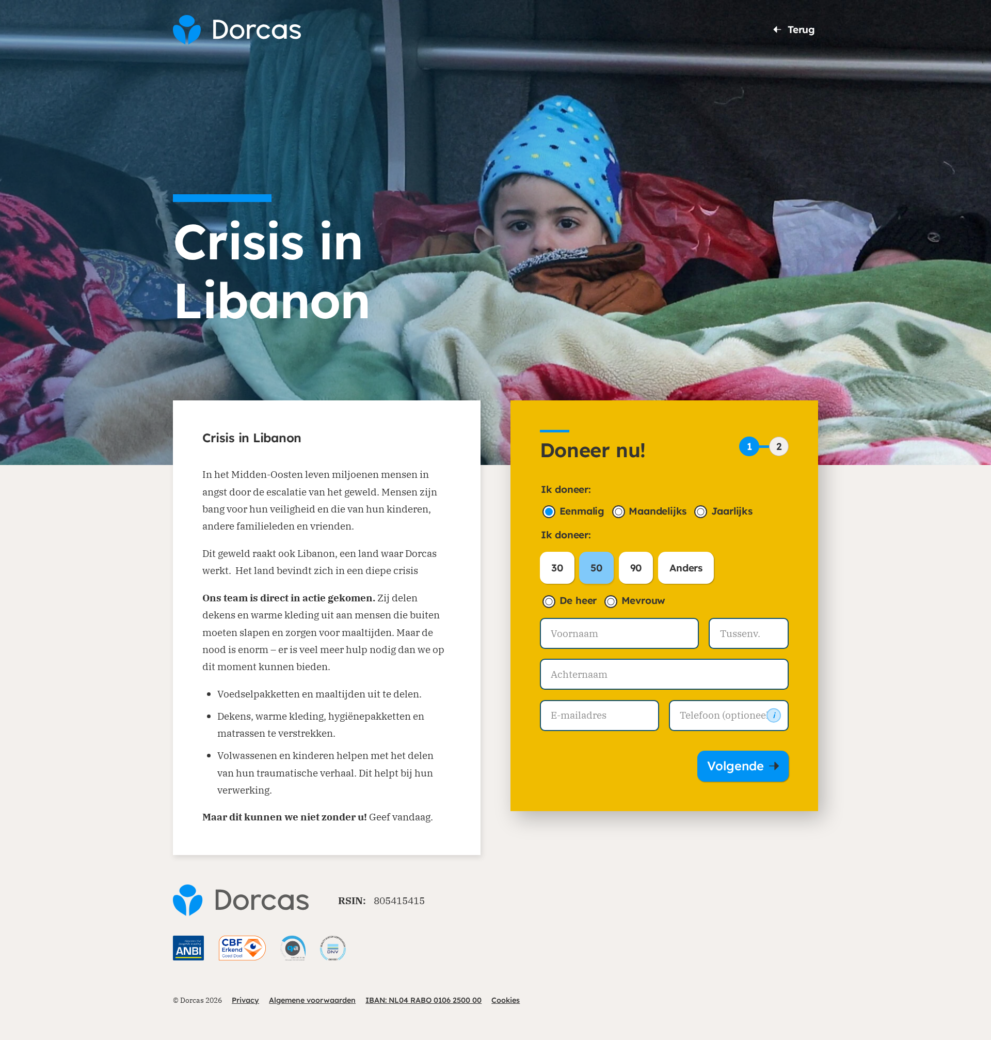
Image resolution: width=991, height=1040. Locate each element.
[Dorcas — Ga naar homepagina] (237, 29)
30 (557, 568)
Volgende (735, 765)
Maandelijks (657, 511)
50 (596, 568)
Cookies (505, 1000)
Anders (685, 568)
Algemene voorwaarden (312, 1000)
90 (636, 568)
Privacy (245, 1000)
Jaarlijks (732, 511)
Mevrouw (643, 600)
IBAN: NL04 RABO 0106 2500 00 (423, 1000)
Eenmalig (582, 511)
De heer (578, 600)
